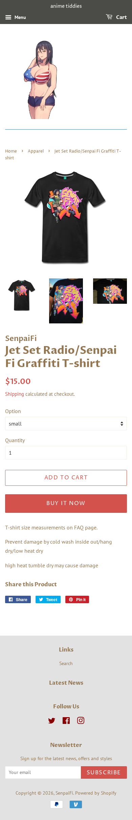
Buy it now (66, 503)
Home (11, 151)
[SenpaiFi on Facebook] (66, 722)
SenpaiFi (64, 793)
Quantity (15, 440)
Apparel (36, 151)
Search (66, 663)
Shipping (14, 394)
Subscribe (104, 772)
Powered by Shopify (95, 793)
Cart (121, 17)
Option (13, 411)
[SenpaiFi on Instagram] (80, 722)
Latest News (66, 683)
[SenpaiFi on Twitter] (52, 722)
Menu (19, 17)
